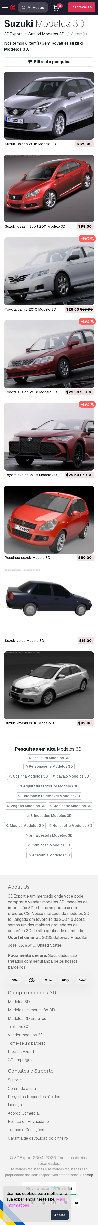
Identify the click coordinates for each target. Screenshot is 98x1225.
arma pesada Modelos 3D (50, 835)
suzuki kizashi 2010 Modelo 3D (30, 723)
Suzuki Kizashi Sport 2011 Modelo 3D (35, 226)
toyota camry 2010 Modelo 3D (30, 309)
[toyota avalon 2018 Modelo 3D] (49, 437)
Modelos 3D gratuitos (27, 1018)
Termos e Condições (26, 1130)
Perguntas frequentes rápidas (34, 1096)
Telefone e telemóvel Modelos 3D (50, 796)
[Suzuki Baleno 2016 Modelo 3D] (49, 106)
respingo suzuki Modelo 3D (27, 557)
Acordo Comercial (24, 1113)
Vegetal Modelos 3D (27, 806)
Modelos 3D (19, 1001)
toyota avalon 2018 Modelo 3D (31, 475)
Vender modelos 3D (25, 1035)
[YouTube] (77, 1203)
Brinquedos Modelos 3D (51, 815)
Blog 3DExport (21, 1051)
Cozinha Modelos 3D (30, 776)
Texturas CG (19, 1026)
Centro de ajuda (22, 1088)
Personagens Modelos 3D (50, 766)
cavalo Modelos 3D (72, 776)
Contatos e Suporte (30, 1071)
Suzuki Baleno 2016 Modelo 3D (30, 144)
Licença (15, 1105)
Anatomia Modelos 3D (50, 855)
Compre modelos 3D (32, 992)
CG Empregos (20, 1060)
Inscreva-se (81, 7)
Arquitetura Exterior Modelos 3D (50, 786)
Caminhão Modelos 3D (50, 845)
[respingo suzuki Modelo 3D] (49, 520)
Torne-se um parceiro (27, 1043)
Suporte (15, 1080)
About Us (18, 887)
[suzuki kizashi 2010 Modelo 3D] (49, 685)
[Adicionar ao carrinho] (76, 132)
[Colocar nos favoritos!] (86, 132)
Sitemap (86, 1175)
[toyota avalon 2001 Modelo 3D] (49, 354)
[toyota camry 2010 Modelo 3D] (49, 271)
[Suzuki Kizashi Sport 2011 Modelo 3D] (49, 189)
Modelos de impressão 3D (31, 1010)
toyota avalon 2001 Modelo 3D (31, 392)
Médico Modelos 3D (26, 825)
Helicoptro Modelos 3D (72, 825)
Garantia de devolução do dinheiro (38, 1138)
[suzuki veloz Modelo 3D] (49, 603)
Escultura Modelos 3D (50, 758)
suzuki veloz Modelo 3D (24, 640)
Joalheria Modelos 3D (72, 806)
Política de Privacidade (28, 1121)
